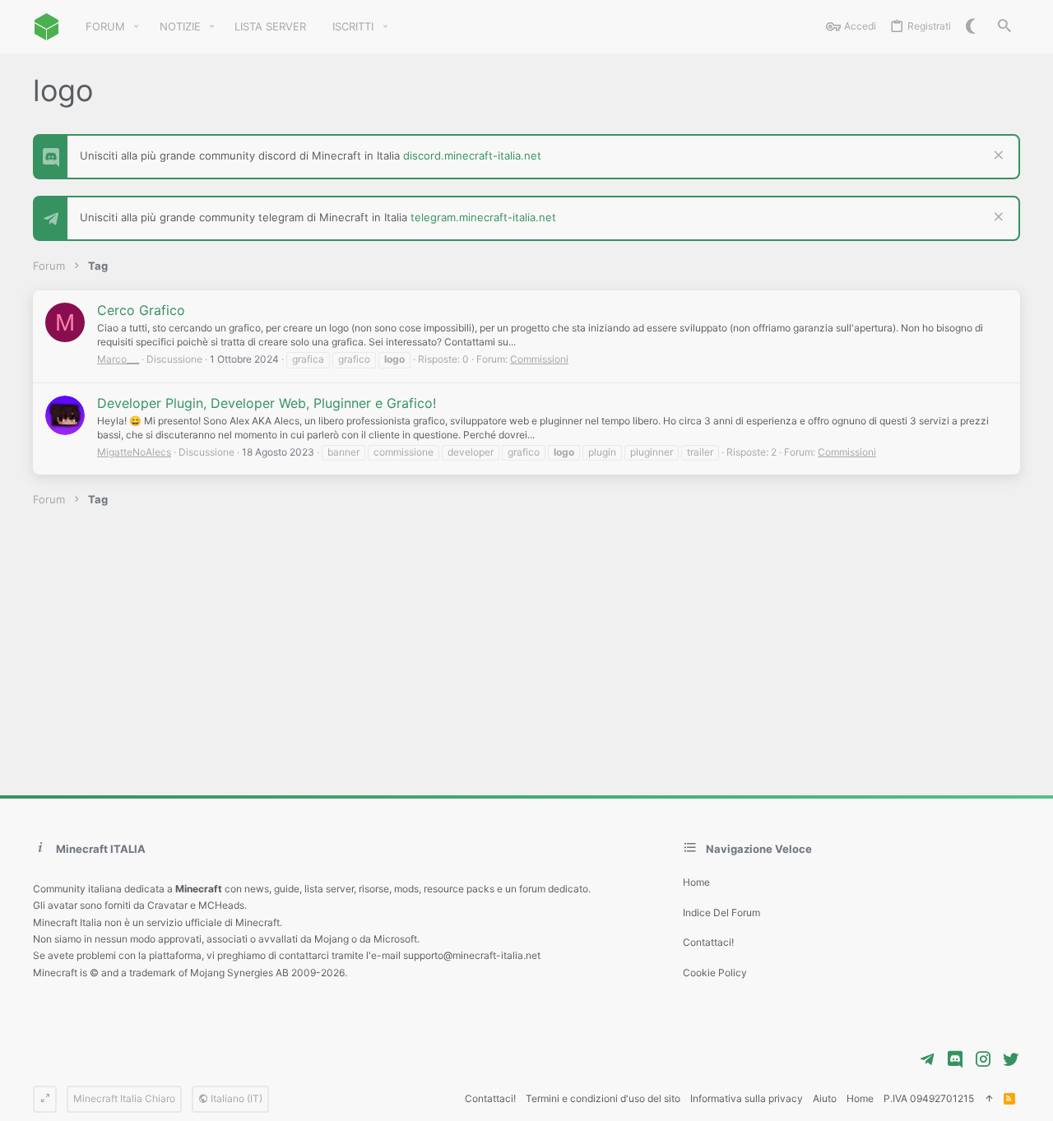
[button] (136, 26)
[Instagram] (983, 1059)
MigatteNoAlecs (134, 452)
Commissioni (539, 359)
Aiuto (825, 1098)
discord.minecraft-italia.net (472, 155)
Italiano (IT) (235, 1098)
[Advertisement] (526, 651)
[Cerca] (1004, 27)
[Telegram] (927, 1059)
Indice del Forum (721, 912)
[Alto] (989, 1099)
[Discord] (955, 1059)
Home (696, 882)
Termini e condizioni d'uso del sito (603, 1098)
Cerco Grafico (141, 310)
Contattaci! (708, 942)
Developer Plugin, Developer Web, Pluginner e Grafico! (266, 403)
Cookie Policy (715, 972)
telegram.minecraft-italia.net (483, 217)
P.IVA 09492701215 (929, 1098)
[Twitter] (1011, 1059)
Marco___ (118, 359)
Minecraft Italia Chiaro (124, 1098)
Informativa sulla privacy (746, 1098)
